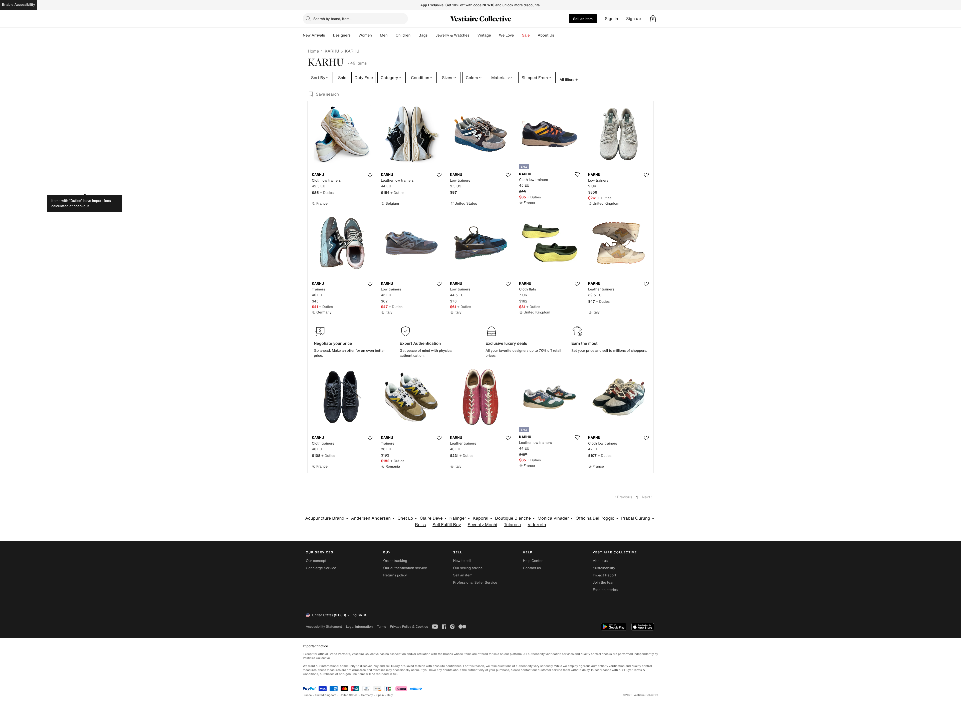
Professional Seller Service (475, 582)
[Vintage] (495, 35)
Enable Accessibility (18, 4)
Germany (367, 695)
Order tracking (395, 560)
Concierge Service (321, 568)
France (307, 695)
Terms (381, 626)
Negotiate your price (333, 343)
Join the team (604, 582)
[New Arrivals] (329, 35)
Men (384, 35)
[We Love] (518, 35)
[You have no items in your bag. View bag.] (652, 18)
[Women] (376, 35)
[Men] (392, 35)
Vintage (484, 35)
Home (313, 51)
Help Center (533, 560)
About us (600, 560)
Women (365, 35)
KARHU (332, 51)
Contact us (532, 568)
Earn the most (584, 343)
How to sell (462, 560)
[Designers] (355, 35)
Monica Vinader (553, 518)
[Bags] (431, 35)
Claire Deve (431, 518)
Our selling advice (468, 568)
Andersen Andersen (371, 518)
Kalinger (457, 518)
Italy (390, 695)
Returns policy (395, 575)
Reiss (420, 525)
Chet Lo (405, 518)
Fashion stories (605, 589)
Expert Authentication (420, 343)
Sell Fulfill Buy (446, 525)
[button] (652, 18)
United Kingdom (325, 695)
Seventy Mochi (482, 525)
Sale (526, 35)
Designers (342, 35)
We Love (506, 35)
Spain (380, 695)
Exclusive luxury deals (506, 343)
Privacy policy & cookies (409, 626)
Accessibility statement (324, 626)
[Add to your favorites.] (370, 175)
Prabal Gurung (635, 518)
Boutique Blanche (513, 518)
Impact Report (604, 575)
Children (403, 35)
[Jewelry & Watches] (473, 35)
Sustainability (604, 568)
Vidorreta (537, 525)
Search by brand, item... (332, 18)
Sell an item (583, 18)
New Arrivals (314, 35)
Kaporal (480, 518)
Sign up (633, 18)
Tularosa (512, 525)
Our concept (316, 560)
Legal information (359, 626)
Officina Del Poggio (595, 518)
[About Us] (558, 35)
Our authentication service (405, 568)
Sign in (611, 18)
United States (349, 695)
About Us (546, 35)
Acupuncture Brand (324, 518)
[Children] (414, 35)
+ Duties (327, 192)
